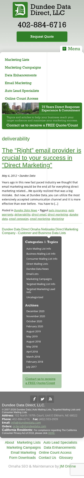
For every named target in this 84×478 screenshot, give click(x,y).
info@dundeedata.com (26, 422)
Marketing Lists (17, 59)
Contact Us (47, 458)
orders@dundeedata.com (29, 426)
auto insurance (58, 210)
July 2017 (31, 366)
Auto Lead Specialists (22, 91)
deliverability (22, 214)
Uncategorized (34, 297)
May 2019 (32, 336)
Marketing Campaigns (23, 67)
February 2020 (34, 326)
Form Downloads (22, 458)
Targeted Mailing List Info (40, 284)
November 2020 (35, 316)
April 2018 (32, 351)
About (9, 442)
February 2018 (34, 361)
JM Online (68, 466)
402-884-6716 (42, 25)
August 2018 (33, 341)
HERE (51, 433)
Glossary (66, 458)
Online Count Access (21, 98)
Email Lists (32, 274)
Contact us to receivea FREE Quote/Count (40, 381)
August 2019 (33, 331)
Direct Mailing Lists (37, 264)
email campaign (19, 219)
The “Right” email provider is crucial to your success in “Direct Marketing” (41, 158)
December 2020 (35, 311)
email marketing (40, 219)
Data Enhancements (21, 75)
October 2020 (34, 321)
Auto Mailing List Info (38, 248)
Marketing (57, 219)
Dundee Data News (25, 210)
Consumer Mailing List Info (41, 258)
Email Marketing (18, 83)
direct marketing (58, 214)
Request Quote (42, 36)
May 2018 (32, 346)
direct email (39, 214)
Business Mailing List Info (40, 253)
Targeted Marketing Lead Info (40, 290)
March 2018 (33, 356)
